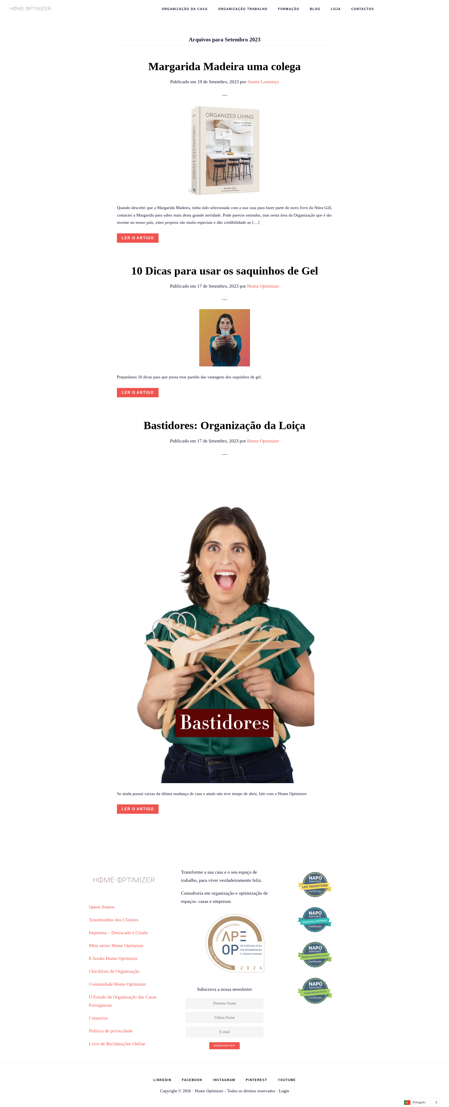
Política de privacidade (111, 1030)
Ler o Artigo (138, 238)
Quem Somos (101, 906)
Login (284, 1091)
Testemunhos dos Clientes (113, 919)
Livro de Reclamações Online (117, 1043)
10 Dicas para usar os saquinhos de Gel (224, 270)
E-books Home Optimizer (113, 958)
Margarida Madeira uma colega (224, 66)
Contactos (98, 1017)
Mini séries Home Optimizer (116, 945)
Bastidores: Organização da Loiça (224, 425)
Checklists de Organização (114, 971)
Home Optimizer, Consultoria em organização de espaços (30, 8)
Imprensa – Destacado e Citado (118, 932)
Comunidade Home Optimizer (117, 984)
